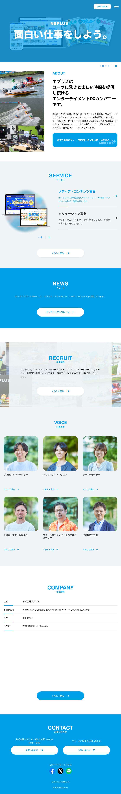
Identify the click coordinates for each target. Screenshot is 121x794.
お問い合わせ (42, 752)
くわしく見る (64, 254)
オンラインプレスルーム (65, 314)
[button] (100, 66)
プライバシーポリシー (60, 782)
